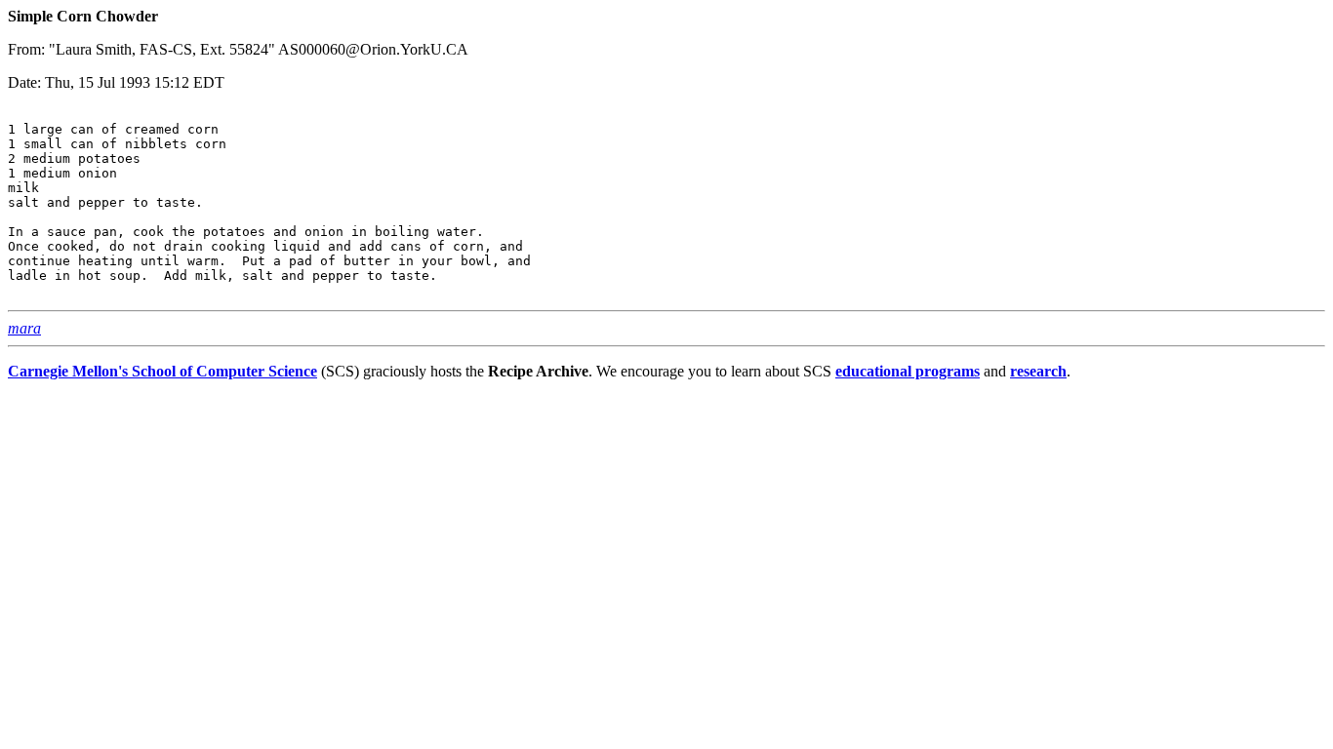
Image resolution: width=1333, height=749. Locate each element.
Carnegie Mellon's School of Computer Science (162, 371)
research (1038, 371)
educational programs (907, 371)
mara (24, 328)
